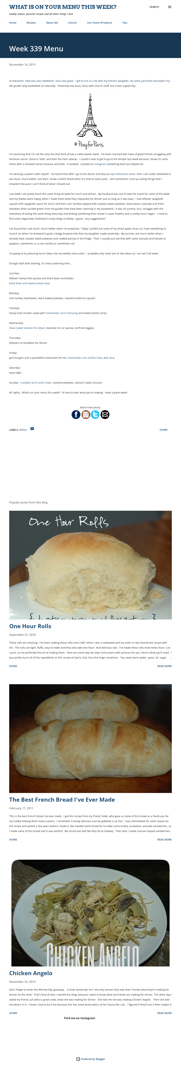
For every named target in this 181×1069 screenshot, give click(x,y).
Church (72, 22)
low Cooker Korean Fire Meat (28, 328)
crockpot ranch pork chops (36, 382)
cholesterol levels (125, 174)
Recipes (31, 22)
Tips (124, 22)
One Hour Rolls (30, 626)
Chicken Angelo (30, 973)
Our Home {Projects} (99, 22)
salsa (112, 357)
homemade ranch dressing (62, 313)
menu (23, 429)
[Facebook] (76, 418)
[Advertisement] (90, 470)
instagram (100, 164)
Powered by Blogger (92, 1059)
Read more (164, 666)
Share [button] (164, 429)
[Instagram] (85, 418)
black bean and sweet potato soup (29, 283)
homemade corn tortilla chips (85, 357)
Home (12, 22)
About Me (52, 22)
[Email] (105, 418)
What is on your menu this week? (63, 7)
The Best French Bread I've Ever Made (62, 799)
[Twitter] (95, 418)
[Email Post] (32, 429)
